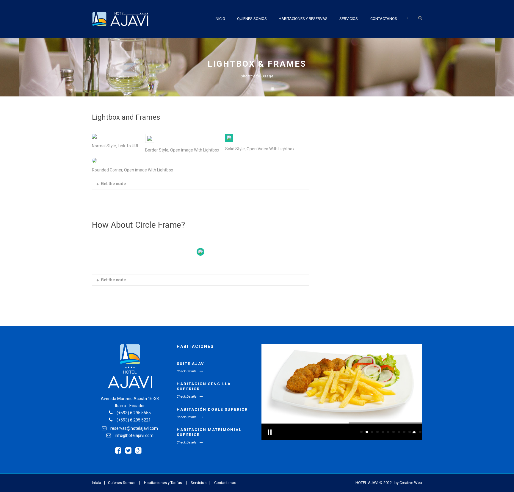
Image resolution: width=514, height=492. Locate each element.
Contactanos (383, 18)
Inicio (220, 18)
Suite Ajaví (191, 363)
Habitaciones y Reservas (303, 18)
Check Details (187, 371)
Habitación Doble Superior (212, 409)
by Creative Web (408, 482)
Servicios (348, 18)
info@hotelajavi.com (134, 435)
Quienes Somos (252, 18)
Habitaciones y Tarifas (163, 482)
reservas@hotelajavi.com (134, 428)
